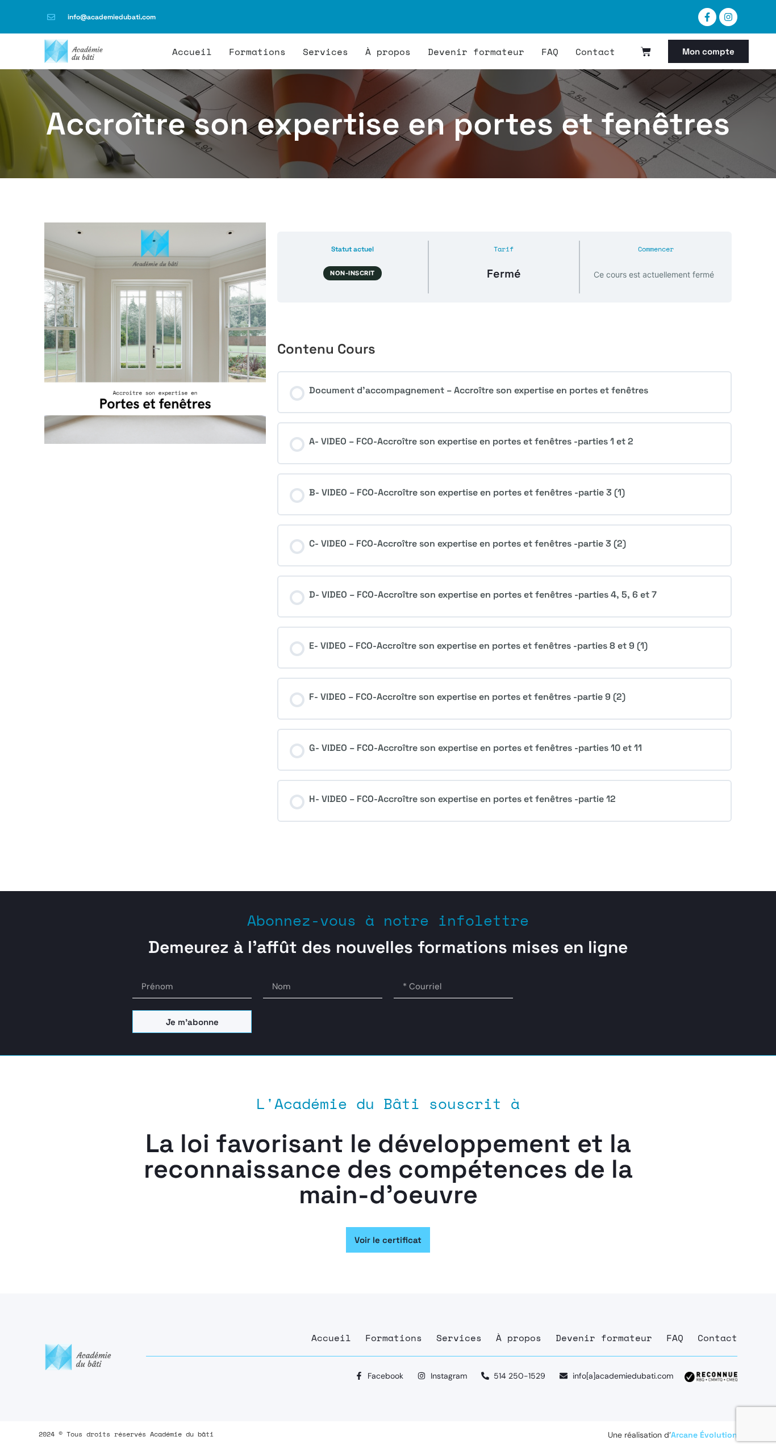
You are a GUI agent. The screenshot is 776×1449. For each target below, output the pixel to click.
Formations (257, 51)
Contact (595, 51)
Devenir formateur (476, 51)
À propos (388, 51)
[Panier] (646, 51)
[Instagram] (728, 17)
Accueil (192, 51)
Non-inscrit (352, 273)
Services (325, 51)
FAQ (549, 51)
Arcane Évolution (704, 1435)
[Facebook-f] (707, 17)
